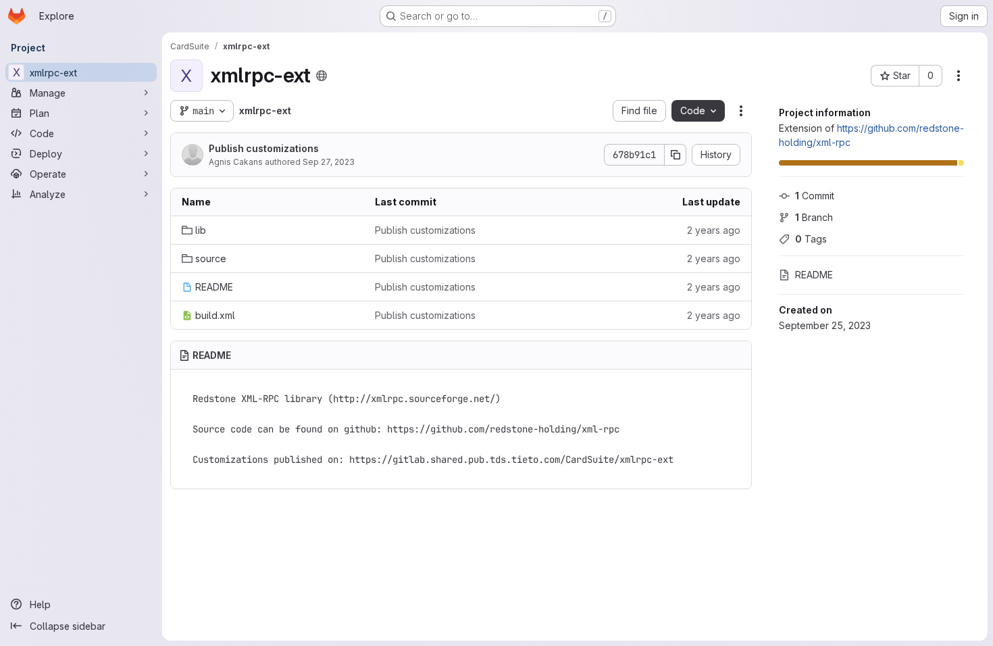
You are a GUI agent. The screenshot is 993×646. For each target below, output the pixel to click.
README (814, 274)
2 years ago (713, 230)
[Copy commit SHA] (675, 155)
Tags (811, 239)
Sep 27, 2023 (329, 162)
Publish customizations (264, 148)
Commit (814, 195)
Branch (814, 217)
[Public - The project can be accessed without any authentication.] (321, 75)
